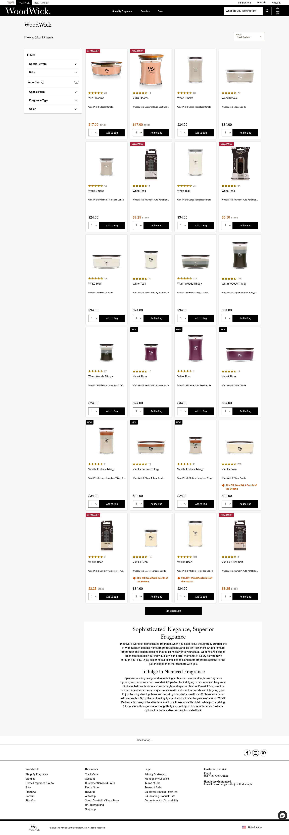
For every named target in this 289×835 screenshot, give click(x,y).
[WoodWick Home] (24, 3)
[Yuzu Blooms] (106, 94)
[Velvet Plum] (151, 372)
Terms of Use (152, 783)
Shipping (90, 809)
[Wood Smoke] (195, 94)
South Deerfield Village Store (102, 800)
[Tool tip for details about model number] (43, 82)
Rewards (90, 791)
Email (207, 773)
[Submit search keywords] (267, 11)
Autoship (90, 796)
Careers (30, 796)
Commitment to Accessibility (161, 800)
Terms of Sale (153, 787)
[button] (276, 2)
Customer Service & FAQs (100, 783)
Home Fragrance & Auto (40, 783)
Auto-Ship (34, 82)
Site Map (31, 800)
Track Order (92, 774)
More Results (173, 610)
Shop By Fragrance (122, 11)
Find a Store (92, 787)
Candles (145, 11)
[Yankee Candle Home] (11, 3)
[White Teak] (151, 187)
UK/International (95, 804)
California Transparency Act (161, 791)
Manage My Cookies (157, 778)
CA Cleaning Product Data (160, 796)
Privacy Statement (155, 774)
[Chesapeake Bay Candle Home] (41, 3)
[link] (244, 2)
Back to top (144, 740)
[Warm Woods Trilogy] (195, 280)
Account (90, 778)
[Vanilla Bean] (240, 465)
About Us (31, 791)
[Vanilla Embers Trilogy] (106, 465)
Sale (160, 11)
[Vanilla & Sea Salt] (240, 558)
